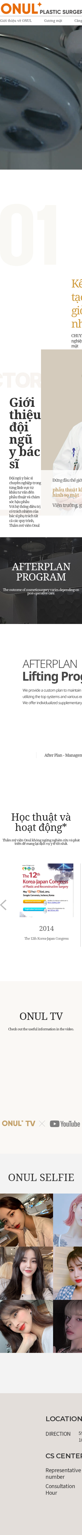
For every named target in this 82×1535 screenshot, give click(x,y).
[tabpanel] (41, 97)
